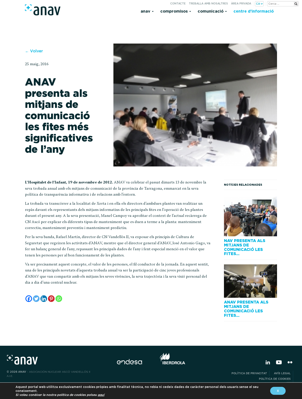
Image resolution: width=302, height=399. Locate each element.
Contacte (178, 3)
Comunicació (211, 11)
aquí (101, 395)
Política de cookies (275, 378)
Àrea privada (241, 3)
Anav (146, 11)
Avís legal (282, 373)
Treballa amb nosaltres (208, 3)
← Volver (34, 51)
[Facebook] (28, 298)
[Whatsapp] (58, 298)
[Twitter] (36, 298)
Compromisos (174, 11)
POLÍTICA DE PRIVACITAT (249, 373)
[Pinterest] (51, 298)
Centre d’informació (253, 11)
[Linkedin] (43, 298)
